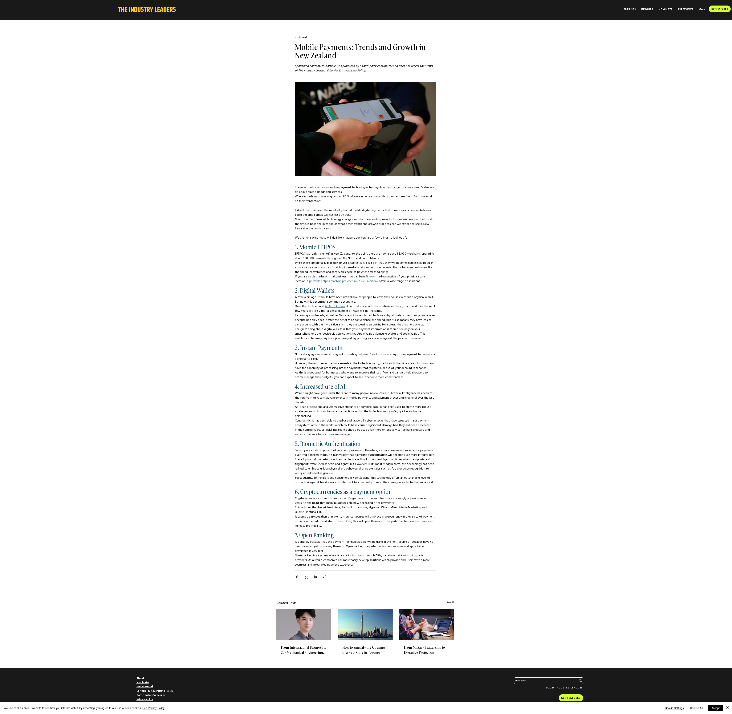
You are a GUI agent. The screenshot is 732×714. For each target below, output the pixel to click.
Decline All (696, 708)
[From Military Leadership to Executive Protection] (426, 624)
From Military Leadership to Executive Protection (424, 650)
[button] (629, 9)
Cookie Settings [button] (674, 708)
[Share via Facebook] (297, 577)
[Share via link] (325, 577)
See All (450, 602)
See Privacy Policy (153, 708)
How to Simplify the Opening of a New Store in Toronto (363, 650)
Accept (715, 708)
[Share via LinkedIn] (315, 577)
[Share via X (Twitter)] (306, 577)
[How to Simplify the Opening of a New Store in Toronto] (365, 624)
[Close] (727, 708)
